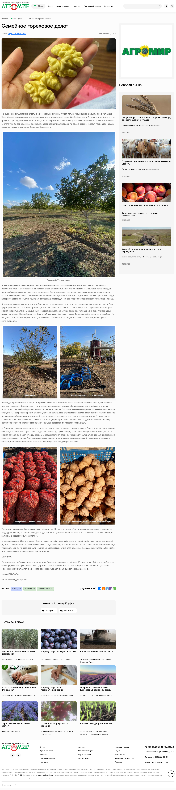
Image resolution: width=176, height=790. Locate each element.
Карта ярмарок (84, 755)
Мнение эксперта (85, 751)
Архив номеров (62, 6)
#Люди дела (16, 588)
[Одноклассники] (103, 588)
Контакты (108, 6)
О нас (50, 6)
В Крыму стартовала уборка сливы (58, 652)
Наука (117, 751)
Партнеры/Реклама (92, 6)
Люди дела (17, 19)
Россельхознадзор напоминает (96, 724)
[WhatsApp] (114, 588)
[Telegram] (107, 588)
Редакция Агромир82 (17, 34)
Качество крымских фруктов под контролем (145, 205)
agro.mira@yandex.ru (45, 775)
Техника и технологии (124, 758)
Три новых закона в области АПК (96, 652)
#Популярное (30, 588)
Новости (77, 6)
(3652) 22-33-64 (161, 757)
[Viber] (110, 588)
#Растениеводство (45, 588)
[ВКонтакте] (99, 588)
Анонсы (81, 747)
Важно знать (120, 755)
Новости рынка (84, 758)
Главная (5, 19)
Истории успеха (122, 747)
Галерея (118, 762)
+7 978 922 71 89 (16, 775)
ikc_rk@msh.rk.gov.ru (160, 762)
